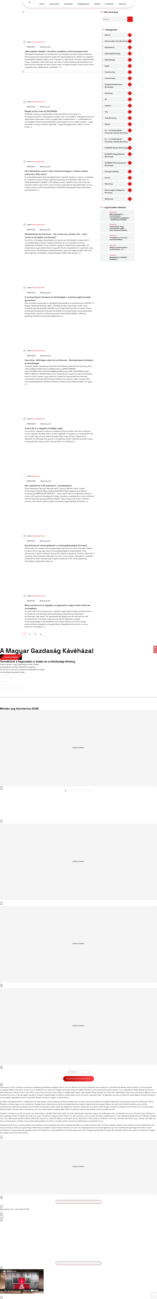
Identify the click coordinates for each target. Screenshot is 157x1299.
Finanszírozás (110, 78)
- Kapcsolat (4, 684)
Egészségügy (110, 60)
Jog (106, 112)
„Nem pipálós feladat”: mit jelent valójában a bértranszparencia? (56, 51)
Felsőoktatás (110, 72)
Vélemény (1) (44, 107)
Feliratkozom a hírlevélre (78, 1079)
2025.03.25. (31, 481)
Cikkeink (97, 4)
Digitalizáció (110, 47)
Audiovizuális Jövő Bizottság (116, 41)
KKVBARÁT (109, 4)
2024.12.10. (30, 541)
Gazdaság (108, 93)
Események (68, 4)
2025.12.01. (30, 167)
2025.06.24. (31, 424)
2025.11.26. (30, 230)
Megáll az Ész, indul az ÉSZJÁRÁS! (41, 111)
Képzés (107, 124)
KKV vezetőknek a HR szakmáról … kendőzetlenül (48, 485)
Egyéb (107, 66)
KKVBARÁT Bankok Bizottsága (116, 148)
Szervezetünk (54, 4)
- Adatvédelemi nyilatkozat (9, 678)
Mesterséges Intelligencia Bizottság (115, 191)
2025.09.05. (31, 356)
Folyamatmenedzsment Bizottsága (113, 85)
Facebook (6, 694)
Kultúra (107, 178)
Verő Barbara (36, 476)
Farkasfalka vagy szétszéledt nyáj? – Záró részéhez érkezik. (118, 228)
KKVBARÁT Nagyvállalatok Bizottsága (115, 155)
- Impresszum (4, 681)
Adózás (107, 35)
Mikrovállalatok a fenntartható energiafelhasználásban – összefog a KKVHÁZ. (119, 217)
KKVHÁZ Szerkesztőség (38, 42)
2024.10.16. (30, 601)
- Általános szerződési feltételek (10, 688)
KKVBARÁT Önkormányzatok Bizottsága (115, 164)
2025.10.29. (30, 293)
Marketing (109, 184)
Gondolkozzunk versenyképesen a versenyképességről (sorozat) (56, 545)
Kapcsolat (122, 4)
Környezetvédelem (112, 171)
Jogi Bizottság (110, 118)
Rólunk (42, 4)
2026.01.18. (30, 107)
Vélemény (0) (45, 47)
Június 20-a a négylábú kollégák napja (44, 428)
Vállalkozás (109, 199)
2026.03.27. (31, 47)
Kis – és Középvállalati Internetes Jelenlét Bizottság (116, 131)
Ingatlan (108, 106)
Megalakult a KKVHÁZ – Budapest (119, 258)
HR (106, 99)
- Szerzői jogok (5, 675)
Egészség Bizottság (112, 53)
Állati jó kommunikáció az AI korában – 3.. (118, 248)
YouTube (153, 694)
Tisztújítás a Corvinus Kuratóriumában (118, 239)
